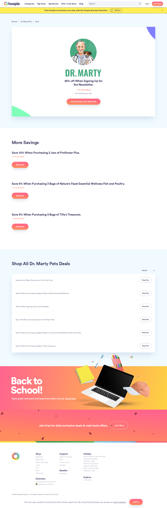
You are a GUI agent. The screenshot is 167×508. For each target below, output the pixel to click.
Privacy (47, 494)
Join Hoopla (157, 4)
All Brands (39, 473)
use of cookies (119, 502)
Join (37, 467)
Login (38, 465)
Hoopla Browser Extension (46, 481)
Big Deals (39, 456)
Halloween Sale (89, 470)
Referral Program (66, 456)
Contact (62, 465)
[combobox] (150, 270)
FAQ (61, 459)
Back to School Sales (91, 468)
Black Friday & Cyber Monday (94, 456)
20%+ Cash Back (42, 462)
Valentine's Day (89, 461)
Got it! (136, 502)
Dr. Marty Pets (26, 21)
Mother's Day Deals (91, 463)
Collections (88, 480)
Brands (14, 21)
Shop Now (70, 398)
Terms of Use (65, 462)
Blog (37, 470)
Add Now (117, 10)
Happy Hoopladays (90, 459)
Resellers (63, 473)
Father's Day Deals (90, 466)
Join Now (119, 425)
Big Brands (40, 459)
